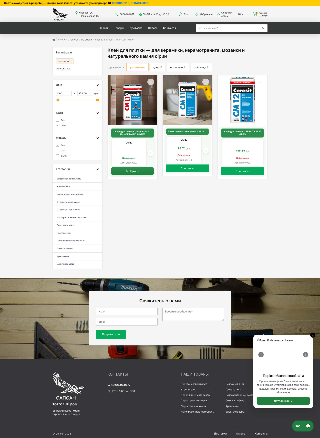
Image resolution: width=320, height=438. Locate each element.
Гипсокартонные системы (241, 395)
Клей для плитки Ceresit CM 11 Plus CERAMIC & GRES (132, 133)
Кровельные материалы (195, 395)
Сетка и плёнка (235, 400)
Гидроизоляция (235, 384)
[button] (150, 82)
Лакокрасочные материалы (197, 411)
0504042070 (96, 3)
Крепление (232, 406)
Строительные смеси (194, 400)
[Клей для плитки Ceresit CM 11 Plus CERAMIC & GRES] (132, 100)
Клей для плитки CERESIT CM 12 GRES (242, 133)
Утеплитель (188, 389)
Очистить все (63, 68)
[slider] (57, 100)
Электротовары (235, 411)
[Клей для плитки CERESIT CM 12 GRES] (242, 100)
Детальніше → (283, 401)
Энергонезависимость (194, 384)
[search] (263, 28)
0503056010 (77, 3)
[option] (128, 153)
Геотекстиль (233, 389)
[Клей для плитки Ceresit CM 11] (187, 100)
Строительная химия (193, 406)
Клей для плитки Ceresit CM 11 (186, 131)
